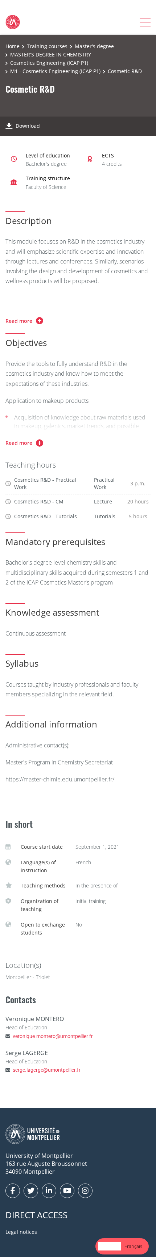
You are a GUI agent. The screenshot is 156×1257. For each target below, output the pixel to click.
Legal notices (21, 1231)
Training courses (47, 46)
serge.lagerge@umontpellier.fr (47, 1069)
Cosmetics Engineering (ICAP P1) (49, 62)
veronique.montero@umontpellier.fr (53, 1036)
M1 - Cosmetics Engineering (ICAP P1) (55, 71)
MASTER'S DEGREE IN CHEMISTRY (50, 54)
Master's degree (94, 46)
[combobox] (109, 1246)
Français (133, 1246)
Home (12, 46)
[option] (133, 1246)
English (109, 1246)
